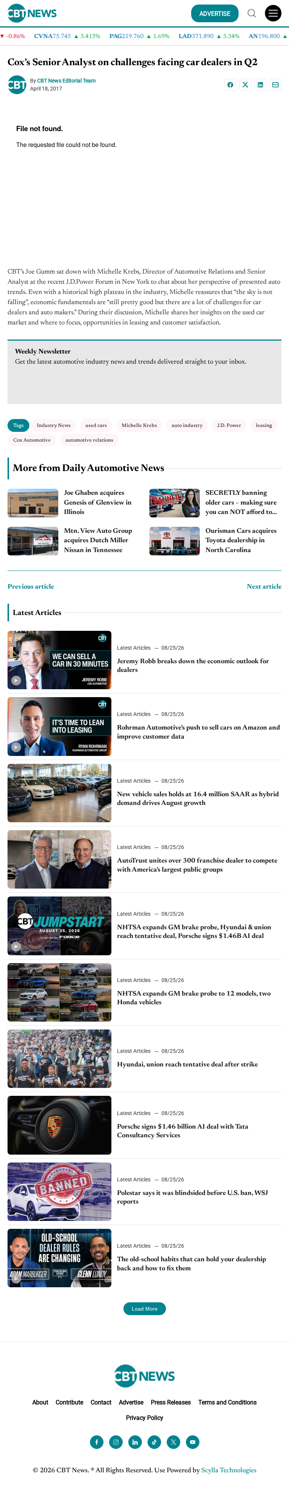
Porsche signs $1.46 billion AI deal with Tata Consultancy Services (182, 1131)
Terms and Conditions (227, 1402)
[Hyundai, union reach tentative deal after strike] (59, 1058)
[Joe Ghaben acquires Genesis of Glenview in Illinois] (33, 503)
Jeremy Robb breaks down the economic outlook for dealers (193, 666)
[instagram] (116, 1442)
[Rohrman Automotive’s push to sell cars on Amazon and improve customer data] (59, 726)
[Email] (275, 85)
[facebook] (96, 1442)
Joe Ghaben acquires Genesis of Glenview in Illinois (98, 503)
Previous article (31, 587)
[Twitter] (173, 1442)
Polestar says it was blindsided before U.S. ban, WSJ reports (192, 1197)
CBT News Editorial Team (66, 81)
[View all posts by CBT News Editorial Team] (19, 84)
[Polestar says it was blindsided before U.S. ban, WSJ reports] (59, 1192)
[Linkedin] (260, 85)
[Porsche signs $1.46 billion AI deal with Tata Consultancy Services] (59, 1125)
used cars (96, 425)
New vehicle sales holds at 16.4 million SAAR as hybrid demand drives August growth (198, 799)
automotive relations (89, 440)
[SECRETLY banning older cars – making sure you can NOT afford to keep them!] (174, 503)
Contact (101, 1402)
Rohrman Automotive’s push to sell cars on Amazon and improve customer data (198, 732)
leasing (264, 425)
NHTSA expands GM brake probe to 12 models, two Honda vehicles (194, 998)
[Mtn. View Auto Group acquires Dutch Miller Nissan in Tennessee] (33, 541)
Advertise (131, 1402)
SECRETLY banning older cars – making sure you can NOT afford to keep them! (241, 503)
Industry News (54, 425)
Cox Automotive (32, 440)
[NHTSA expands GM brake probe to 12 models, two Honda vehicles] (59, 992)
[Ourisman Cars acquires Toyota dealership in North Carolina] (174, 541)
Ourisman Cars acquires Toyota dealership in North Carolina (241, 541)
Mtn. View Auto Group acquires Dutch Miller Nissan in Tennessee (98, 541)
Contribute (69, 1402)
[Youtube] (192, 1442)
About (40, 1402)
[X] (245, 85)
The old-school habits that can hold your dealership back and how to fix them (191, 1264)
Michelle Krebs (139, 425)
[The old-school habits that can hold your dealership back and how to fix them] (59, 1258)
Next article (264, 587)
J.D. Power (229, 425)
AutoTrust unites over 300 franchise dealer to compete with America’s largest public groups (197, 865)
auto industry (187, 425)
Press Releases (171, 1402)
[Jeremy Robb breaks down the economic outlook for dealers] (59, 660)
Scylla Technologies (229, 1470)
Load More (145, 1309)
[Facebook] (230, 85)
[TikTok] (154, 1442)
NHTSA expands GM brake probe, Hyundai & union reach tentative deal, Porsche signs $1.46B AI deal (194, 932)
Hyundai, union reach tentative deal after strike (187, 1065)
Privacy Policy (144, 1417)
